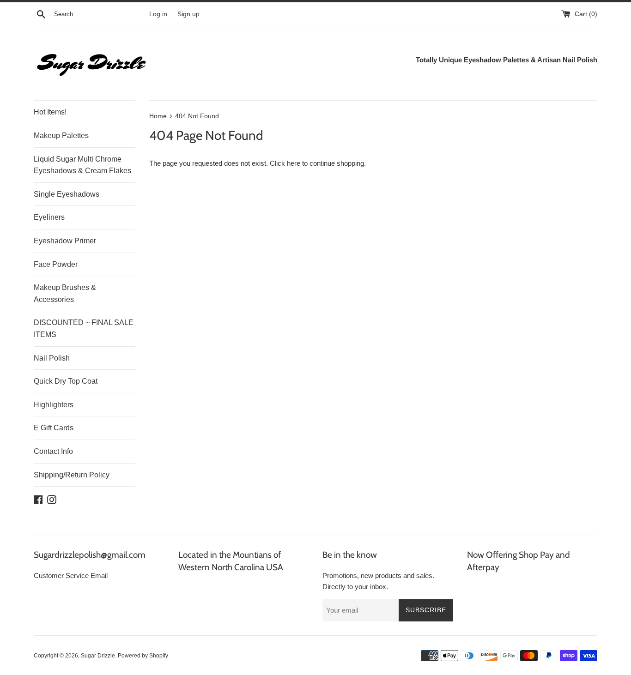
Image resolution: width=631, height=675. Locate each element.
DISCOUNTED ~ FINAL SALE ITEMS (83, 328)
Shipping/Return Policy (71, 475)
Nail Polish (52, 358)
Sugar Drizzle (98, 655)
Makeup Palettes (61, 135)
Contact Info (53, 451)
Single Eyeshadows (66, 194)
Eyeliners (49, 217)
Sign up (188, 14)
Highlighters (53, 405)
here (293, 163)
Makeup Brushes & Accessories (65, 293)
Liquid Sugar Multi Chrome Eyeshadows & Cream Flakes (82, 165)
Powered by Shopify (143, 655)
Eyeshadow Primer (65, 241)
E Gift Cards (53, 428)
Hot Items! (50, 112)
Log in (158, 14)
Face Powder (56, 264)
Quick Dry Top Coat (65, 381)
